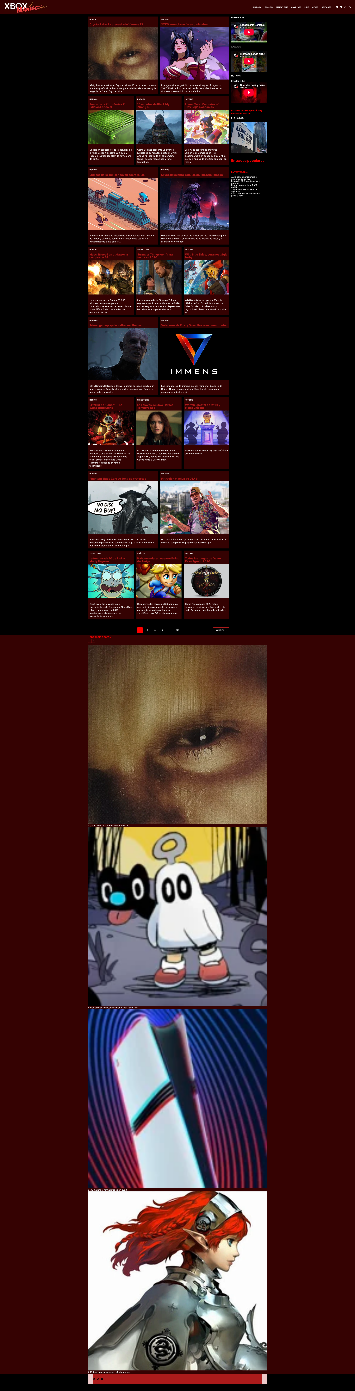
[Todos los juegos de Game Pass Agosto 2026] (206, 581)
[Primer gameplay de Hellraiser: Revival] (123, 354)
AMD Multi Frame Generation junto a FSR (245, 194)
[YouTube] (341, 7)
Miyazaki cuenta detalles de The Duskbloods (192, 175)
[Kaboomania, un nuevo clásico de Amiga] (159, 581)
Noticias (257, 7)
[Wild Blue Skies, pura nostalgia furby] (206, 277)
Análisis (269, 7)
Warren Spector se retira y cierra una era (202, 406)
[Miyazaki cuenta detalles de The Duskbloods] (194, 204)
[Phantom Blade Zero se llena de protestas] (123, 507)
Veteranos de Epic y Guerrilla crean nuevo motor (194, 325)
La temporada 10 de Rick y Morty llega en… (107, 560)
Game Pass (296, 7)
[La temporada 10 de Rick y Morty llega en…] (111, 581)
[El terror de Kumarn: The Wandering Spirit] (111, 428)
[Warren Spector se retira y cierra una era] (206, 428)
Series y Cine (282, 7)
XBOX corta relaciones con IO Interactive (109, 1372)
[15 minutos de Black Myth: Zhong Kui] (159, 127)
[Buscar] (350, 7)
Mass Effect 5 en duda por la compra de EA (108, 256)
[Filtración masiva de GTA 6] (194, 507)
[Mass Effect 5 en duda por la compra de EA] (111, 277)
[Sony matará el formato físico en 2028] (177, 1098)
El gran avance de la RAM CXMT (244, 186)
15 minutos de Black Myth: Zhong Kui (155, 106)
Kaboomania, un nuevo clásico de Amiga (158, 560)
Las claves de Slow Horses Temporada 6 (155, 406)
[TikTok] (345, 7)
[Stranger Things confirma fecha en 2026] (159, 277)
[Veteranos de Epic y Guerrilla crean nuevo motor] (194, 354)
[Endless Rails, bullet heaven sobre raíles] (123, 204)
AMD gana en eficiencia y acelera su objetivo (244, 178)
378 (177, 630)
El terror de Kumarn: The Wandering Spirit (105, 406)
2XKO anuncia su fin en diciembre (184, 24)
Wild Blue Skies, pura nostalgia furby (206, 256)
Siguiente (220, 630)
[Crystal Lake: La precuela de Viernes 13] (123, 53)
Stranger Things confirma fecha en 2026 (155, 256)
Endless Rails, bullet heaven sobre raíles (117, 175)
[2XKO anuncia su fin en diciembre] (194, 53)
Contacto (326, 7)
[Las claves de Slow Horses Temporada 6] (159, 428)
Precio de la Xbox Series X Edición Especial (107, 106)
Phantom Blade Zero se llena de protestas (117, 478)
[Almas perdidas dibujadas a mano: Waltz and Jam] (177, 916)
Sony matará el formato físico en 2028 (107, 1190)
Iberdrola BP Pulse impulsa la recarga (245, 182)
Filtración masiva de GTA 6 (179, 478)
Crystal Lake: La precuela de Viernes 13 (116, 24)
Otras (315, 7)
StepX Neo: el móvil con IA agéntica (244, 190)
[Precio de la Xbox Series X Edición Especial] (111, 127)
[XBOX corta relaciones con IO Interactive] (177, 1280)
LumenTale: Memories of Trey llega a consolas (202, 106)
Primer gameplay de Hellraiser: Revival (115, 325)
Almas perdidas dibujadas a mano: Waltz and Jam (113, 1007)
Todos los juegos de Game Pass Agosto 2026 (203, 560)
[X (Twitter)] (337, 7)
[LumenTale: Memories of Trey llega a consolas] (206, 127)
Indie (307, 7)
